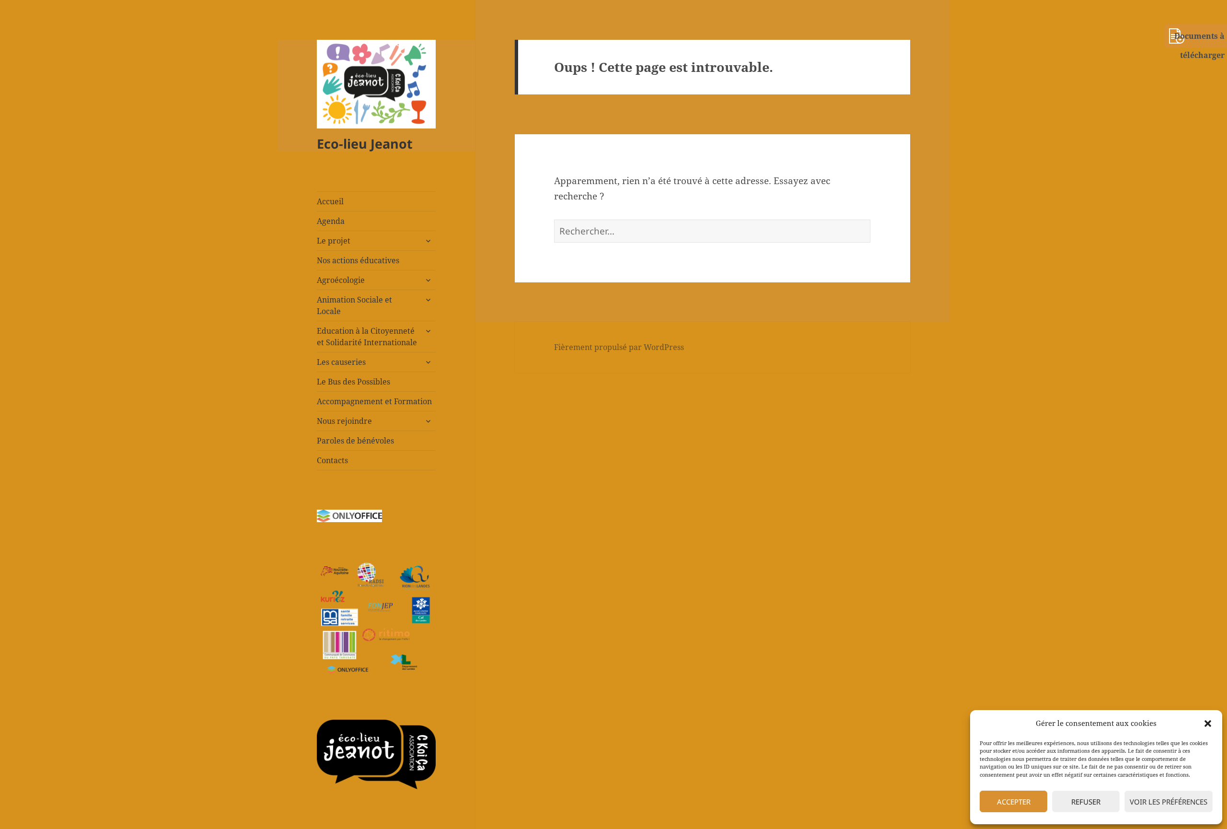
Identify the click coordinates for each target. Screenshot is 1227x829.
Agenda (331, 221)
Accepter (1013, 801)
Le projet (333, 240)
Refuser (1085, 801)
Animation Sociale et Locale (354, 305)
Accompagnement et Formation (374, 401)
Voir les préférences (1168, 801)
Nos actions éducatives (358, 260)
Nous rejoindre (344, 421)
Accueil (330, 201)
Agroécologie (341, 280)
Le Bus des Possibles (353, 381)
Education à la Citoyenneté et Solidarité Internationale (367, 337)
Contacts (332, 460)
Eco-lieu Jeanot (365, 143)
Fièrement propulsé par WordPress (619, 347)
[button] (1208, 723)
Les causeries (341, 362)
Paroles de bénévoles (355, 440)
